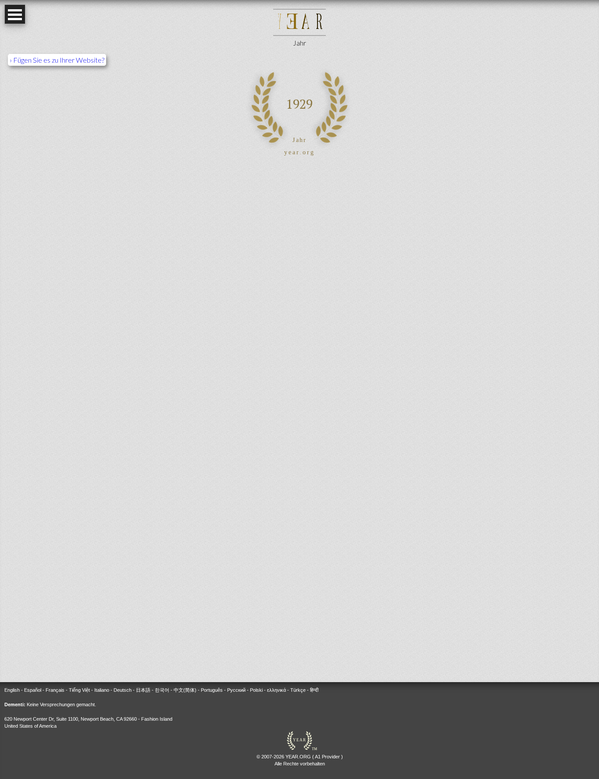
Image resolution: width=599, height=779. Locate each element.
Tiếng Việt (79, 690)
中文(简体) (185, 690)
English (12, 690)
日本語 (143, 690)
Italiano (101, 690)
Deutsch (123, 690)
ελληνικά (276, 690)
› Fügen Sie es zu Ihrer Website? (57, 60)
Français (55, 690)
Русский (236, 690)
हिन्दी (314, 690)
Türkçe (298, 690)
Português (212, 690)
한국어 (162, 690)
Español (32, 690)
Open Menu (14, 14)
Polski (256, 690)
